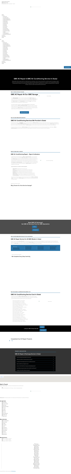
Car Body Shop (5, 16)
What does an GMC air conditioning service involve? (24, 359)
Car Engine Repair (5, 48)
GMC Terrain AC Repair (41, 247)
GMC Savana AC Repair (28, 246)
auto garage (21, 122)
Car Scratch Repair (5, 28)
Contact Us (3, 35)
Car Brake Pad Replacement (7, 19)
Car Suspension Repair (6, 29)
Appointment (4, 36)
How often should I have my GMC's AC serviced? (24, 357)
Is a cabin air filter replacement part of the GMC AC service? (26, 361)
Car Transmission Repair (6, 30)
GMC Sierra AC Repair (53, 247)
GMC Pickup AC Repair (41, 246)
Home (3, 14)
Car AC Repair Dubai (5, 17)
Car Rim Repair (5, 27)
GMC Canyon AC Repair (16, 247)
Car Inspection (5, 24)
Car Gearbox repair (5, 23)
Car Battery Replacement (6, 18)
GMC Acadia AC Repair (28, 247)
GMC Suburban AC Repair (53, 246)
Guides (3, 37)
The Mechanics (13, 471)
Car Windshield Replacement (7, 60)
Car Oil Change (5, 25)
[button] (35, 39)
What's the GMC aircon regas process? (23, 363)
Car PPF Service (5, 26)
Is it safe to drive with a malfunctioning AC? (23, 370)
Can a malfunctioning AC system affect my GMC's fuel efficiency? (26, 368)
